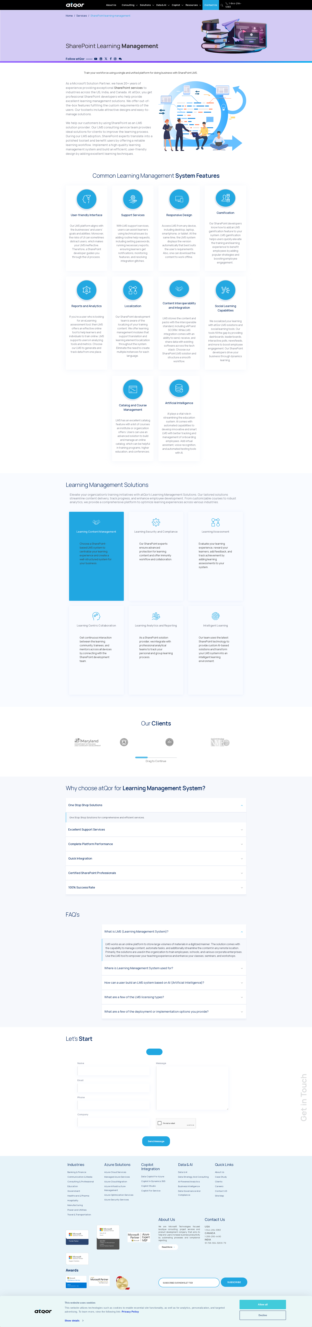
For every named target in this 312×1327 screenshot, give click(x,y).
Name (80, 1063)
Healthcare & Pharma (78, 1195)
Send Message (156, 1141)
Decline (263, 1315)
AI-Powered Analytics (189, 1181)
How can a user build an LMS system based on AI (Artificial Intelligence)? (154, 982)
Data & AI (161, 5)
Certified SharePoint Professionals (92, 873)
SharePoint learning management (110, 15)
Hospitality (72, 1200)
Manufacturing (75, 1205)
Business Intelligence (189, 1186)
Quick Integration (80, 858)
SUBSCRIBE (234, 1282)
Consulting (128, 5)
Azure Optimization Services (118, 1194)
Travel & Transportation (79, 1214)
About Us (111, 5)
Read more (167, 1247)
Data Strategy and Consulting (193, 1176)
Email (80, 1080)
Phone (81, 1097)
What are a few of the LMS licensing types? (134, 997)
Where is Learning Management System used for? (138, 968)
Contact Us (210, 5)
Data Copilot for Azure (152, 1176)
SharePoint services (128, 88)
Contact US (221, 1190)
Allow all (263, 1304)
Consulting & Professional (80, 1181)
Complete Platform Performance (90, 844)
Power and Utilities (76, 1209)
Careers (219, 1186)
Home (69, 15)
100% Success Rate (81, 887)
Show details (72, 1320)
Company (82, 1114)
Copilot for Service (150, 1190)
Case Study (221, 1176)
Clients (218, 1181)
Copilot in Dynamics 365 (153, 1181)
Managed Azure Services (117, 1176)
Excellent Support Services (86, 829)
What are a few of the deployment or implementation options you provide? (156, 1011)
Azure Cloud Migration (115, 1181)
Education (72, 1186)
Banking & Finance (76, 1172)
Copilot (176, 5)
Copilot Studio (148, 1185)
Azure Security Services (116, 1199)
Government (73, 1190)
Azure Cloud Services (115, 1172)
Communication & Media (79, 1176)
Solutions (145, 5)
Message (161, 1063)
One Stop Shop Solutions (85, 805)
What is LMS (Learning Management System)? (136, 931)
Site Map (219, 1195)
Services (81, 15)
